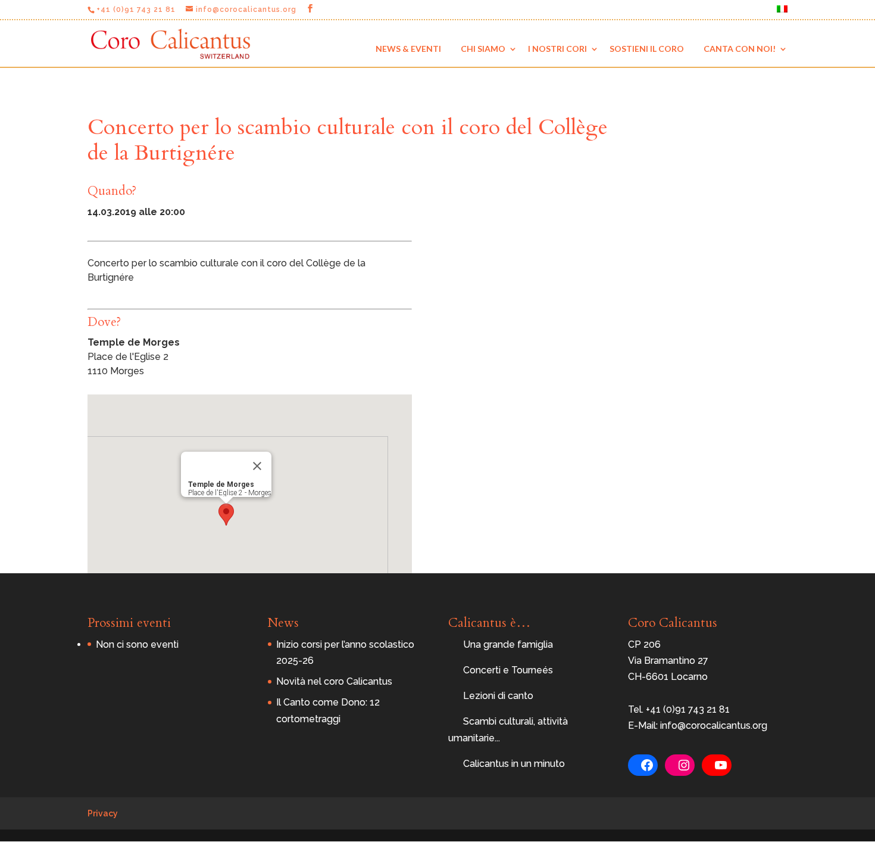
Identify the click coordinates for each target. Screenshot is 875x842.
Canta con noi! (740, 49)
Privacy (103, 813)
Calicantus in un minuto (514, 763)
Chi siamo (483, 49)
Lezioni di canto (498, 695)
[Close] (257, 466)
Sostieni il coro (647, 49)
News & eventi (408, 49)
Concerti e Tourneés (508, 670)
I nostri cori (557, 49)
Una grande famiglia (508, 644)
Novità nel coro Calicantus (334, 681)
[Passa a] (782, 12)
